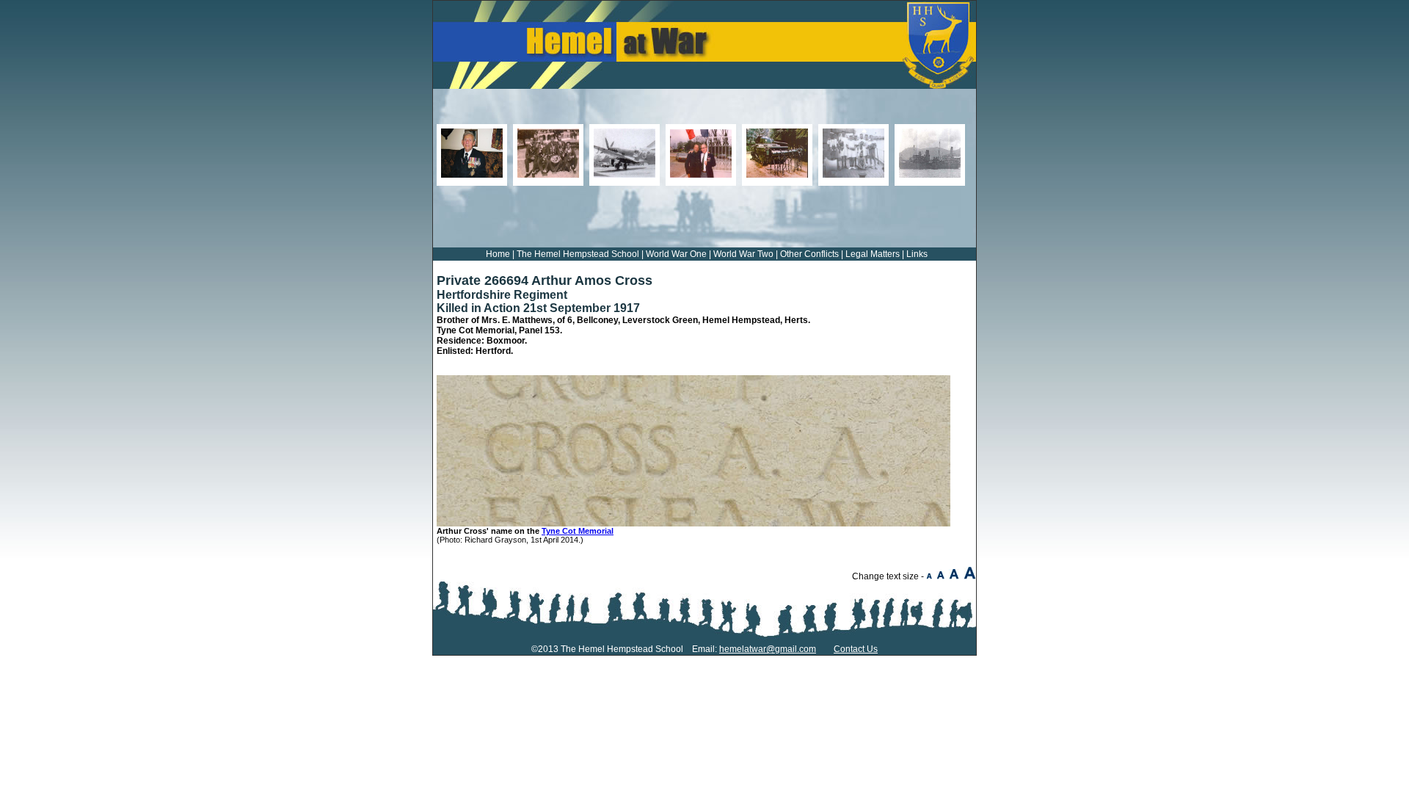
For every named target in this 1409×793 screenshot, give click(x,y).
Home (498, 254)
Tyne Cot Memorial (578, 530)
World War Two (743, 254)
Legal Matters (872, 254)
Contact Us (856, 649)
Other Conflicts (809, 254)
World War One (676, 254)
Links (917, 254)
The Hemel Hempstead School (578, 254)
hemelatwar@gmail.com (767, 649)
